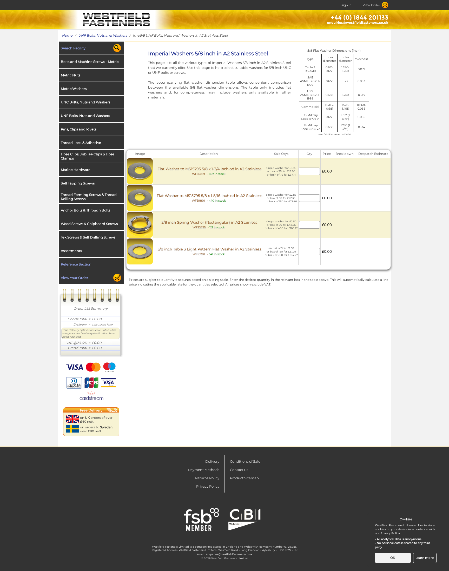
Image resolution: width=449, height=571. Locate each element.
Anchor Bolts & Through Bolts (85, 210)
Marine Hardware (75, 170)
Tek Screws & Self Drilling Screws (88, 237)
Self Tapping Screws (78, 183)
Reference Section (76, 264)
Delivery (212, 461)
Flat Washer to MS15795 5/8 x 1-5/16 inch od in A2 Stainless (209, 197)
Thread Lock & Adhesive (81, 143)
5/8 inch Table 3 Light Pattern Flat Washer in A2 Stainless (209, 251)
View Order (371, 5)
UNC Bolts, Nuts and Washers (85, 102)
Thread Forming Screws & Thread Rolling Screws (89, 196)
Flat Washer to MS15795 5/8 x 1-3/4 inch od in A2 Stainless (209, 171)
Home (67, 35)
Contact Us (239, 470)
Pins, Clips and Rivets (78, 129)
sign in (346, 5)
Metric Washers (74, 89)
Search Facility (73, 48)
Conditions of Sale (245, 461)
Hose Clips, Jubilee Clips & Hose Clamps (87, 156)
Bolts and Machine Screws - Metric (89, 61)
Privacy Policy (207, 486)
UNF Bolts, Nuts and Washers (102, 35)
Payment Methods (203, 470)
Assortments (71, 251)
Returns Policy (207, 478)
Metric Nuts (70, 75)
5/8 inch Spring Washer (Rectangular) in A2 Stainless (209, 224)
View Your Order (74, 278)
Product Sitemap (244, 478)
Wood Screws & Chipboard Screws (89, 224)
